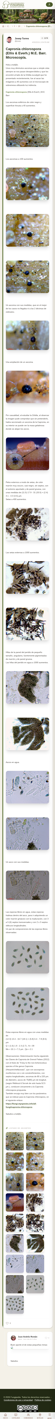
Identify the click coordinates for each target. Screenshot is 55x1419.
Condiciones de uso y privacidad (18, 1400)
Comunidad (9, 26)
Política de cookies (43, 1400)
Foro (14, 26)
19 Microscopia (20, 26)
